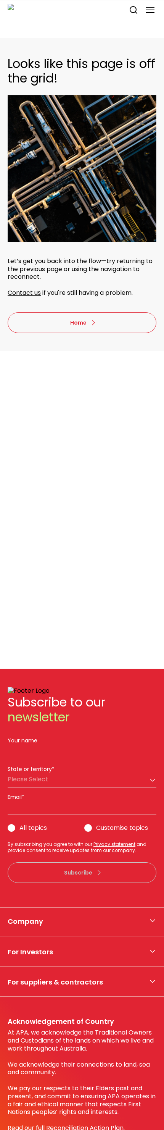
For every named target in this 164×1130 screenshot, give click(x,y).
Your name (22, 740)
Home (78, 323)
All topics (33, 828)
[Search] (133, 10)
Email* (16, 797)
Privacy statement (114, 844)
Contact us (24, 292)
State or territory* (31, 769)
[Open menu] (150, 10)
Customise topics (122, 828)
